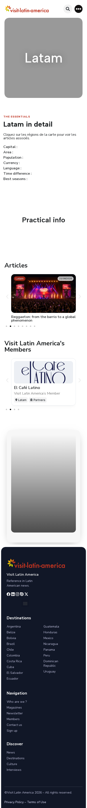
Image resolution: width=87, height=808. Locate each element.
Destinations (16, 758)
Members (13, 719)
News (11, 752)
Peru (47, 655)
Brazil (11, 644)
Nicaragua (51, 644)
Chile (10, 650)
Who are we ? (17, 702)
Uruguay (50, 671)
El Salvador (15, 673)
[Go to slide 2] (10, 326)
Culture (12, 764)
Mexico (48, 638)
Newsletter (15, 713)
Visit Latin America (23, 574)
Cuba (10, 667)
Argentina (14, 626)
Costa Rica (14, 661)
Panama (49, 650)
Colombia (13, 655)
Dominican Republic (51, 663)
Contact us (14, 725)
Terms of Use (36, 802)
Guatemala (51, 626)
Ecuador (12, 678)
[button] (79, 9)
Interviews (14, 770)
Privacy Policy (14, 802)
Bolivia (11, 638)
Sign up (12, 731)
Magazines (14, 707)
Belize (11, 632)
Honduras (50, 632)
